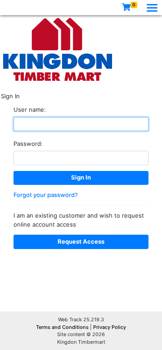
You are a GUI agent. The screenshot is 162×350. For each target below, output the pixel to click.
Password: (28, 143)
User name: (30, 109)
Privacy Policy (109, 327)
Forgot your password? (46, 194)
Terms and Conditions (63, 327)
